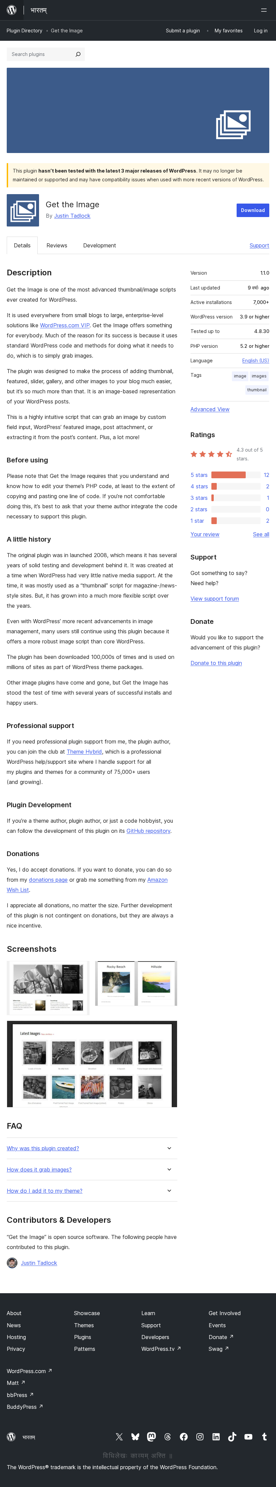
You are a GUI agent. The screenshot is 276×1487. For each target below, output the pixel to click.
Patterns (84, 1348)
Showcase (87, 1313)
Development (99, 245)
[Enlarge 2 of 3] (168, 970)
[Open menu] (265, 10)
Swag (219, 1348)
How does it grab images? (39, 1169)
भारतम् (29, 1437)
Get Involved (225, 1313)
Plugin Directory (24, 30)
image (240, 375)
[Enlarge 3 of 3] (168, 1029)
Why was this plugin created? (43, 1148)
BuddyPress (25, 1406)
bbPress (20, 1395)
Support (259, 245)
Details (22, 245)
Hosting (16, 1337)
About (14, 1313)
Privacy (16, 1348)
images (259, 375)
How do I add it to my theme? (44, 1191)
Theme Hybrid (84, 751)
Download (253, 210)
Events (217, 1325)
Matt (16, 1382)
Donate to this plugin (216, 663)
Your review (205, 534)
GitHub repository (148, 830)
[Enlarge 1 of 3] (80, 970)
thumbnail (257, 389)
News (14, 1325)
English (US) (255, 360)
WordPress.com (30, 1371)
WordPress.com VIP (65, 325)
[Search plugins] (78, 54)
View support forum (215, 598)
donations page (48, 879)
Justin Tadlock (72, 215)
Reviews (56, 245)
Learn (148, 1313)
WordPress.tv (161, 1348)
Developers (155, 1337)
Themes (84, 1325)
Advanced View (210, 409)
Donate (221, 1337)
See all (261, 534)
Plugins (82, 1337)
